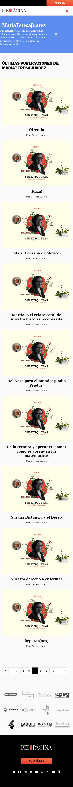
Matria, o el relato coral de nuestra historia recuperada (36, 316)
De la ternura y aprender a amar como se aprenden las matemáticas (36, 451)
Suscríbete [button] (36, 760)
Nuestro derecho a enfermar (36, 578)
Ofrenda (36, 129)
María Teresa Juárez (36, 135)
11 (59, 670)
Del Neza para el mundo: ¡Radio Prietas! (36, 382)
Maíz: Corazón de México (36, 252)
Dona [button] (61, 3)
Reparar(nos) (36, 640)
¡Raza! (36, 191)
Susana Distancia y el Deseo (36, 517)
